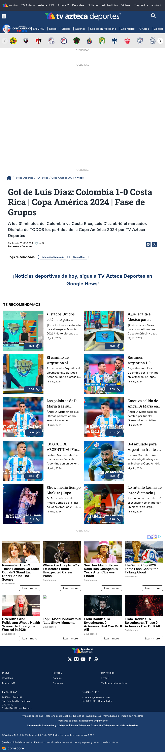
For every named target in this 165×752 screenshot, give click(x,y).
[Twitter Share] (154, 244)
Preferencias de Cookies (58, 715)
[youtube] (83, 660)
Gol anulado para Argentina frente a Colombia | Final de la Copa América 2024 (144, 447)
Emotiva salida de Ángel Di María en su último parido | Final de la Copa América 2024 (143, 403)
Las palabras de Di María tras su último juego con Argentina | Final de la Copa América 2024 (63, 403)
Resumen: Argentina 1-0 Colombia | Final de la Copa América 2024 (144, 360)
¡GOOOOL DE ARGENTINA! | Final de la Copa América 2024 (63, 447)
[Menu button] (11, 16)
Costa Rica (79, 257)
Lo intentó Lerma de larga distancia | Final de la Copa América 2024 (145, 490)
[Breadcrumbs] (10, 177)
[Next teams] (160, 41)
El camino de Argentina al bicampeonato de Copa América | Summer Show (61, 360)
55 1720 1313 (89, 701)
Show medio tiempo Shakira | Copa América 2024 (64, 490)
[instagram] (76, 660)
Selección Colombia (53, 257)
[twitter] (69, 660)
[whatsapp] (96, 660)
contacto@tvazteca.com (96, 697)
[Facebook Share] (148, 244)
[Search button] (153, 16)
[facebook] (89, 660)
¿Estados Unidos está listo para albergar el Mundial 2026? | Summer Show (63, 317)
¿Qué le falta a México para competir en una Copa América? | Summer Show (141, 317)
